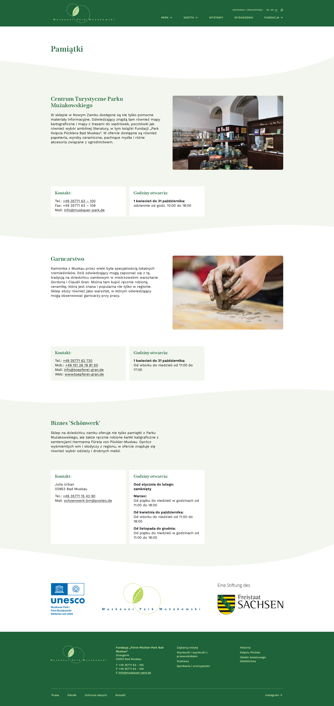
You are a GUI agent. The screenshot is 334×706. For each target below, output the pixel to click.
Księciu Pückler (250, 652)
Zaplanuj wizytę (187, 647)
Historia (245, 647)
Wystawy (216, 17)
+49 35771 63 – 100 (79, 201)
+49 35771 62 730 (77, 360)
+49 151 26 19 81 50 (81, 365)
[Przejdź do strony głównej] (78, 660)
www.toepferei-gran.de (84, 374)
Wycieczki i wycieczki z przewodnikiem (192, 654)
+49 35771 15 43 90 (79, 496)
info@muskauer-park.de (84, 210)
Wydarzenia (243, 17)
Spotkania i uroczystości (248, 10)
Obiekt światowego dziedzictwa (253, 659)
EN (272, 10)
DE (267, 10)
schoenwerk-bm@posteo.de (88, 500)
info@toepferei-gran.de (84, 370)
